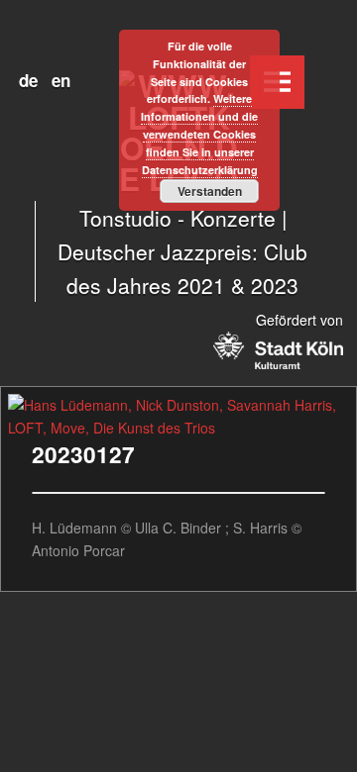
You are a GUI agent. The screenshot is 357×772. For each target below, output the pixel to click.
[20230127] (178, 405)
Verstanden (210, 191)
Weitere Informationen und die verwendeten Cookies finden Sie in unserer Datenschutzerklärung (199, 133)
